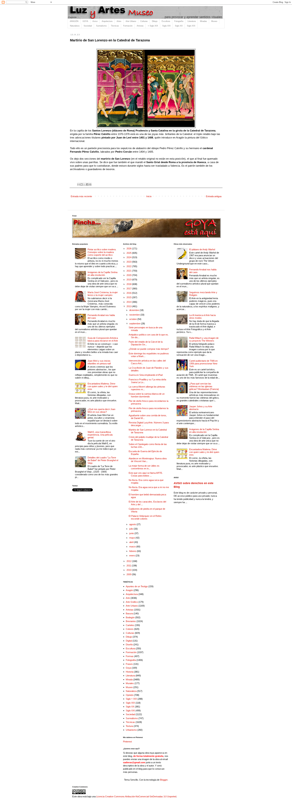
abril (131, 542)
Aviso (94, 21)
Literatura (192, 21)
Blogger (163, 779)
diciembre (134, 310)
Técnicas (115, 26)
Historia (129, 671)
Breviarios (131, 621)
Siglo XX (179, 26)
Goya (128, 667)
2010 (129, 570)
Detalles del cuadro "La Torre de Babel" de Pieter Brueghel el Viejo (103, 460)
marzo (132, 546)
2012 (129, 561)
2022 (129, 266)
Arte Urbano (131, 21)
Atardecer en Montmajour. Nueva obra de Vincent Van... (148, 459)
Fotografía (178, 21)
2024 (129, 257)
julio (131, 528)
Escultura (166, 21)
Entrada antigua (213, 196)
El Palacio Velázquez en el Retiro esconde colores (145, 517)
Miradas (203, 21)
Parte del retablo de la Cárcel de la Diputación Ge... (146, 343)
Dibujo (154, 21)
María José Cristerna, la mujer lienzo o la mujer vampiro (103, 293)
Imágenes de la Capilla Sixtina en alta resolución (102, 273)
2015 (129, 297)
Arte (128, 598)
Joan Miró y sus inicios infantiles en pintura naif (99, 362)
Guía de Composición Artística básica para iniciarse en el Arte (103, 339)
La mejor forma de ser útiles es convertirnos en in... (144, 467)
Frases (129, 664)
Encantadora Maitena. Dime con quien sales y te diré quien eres (103, 386)
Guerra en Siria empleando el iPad (146, 375)
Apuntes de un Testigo (137, 586)
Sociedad (88, 26)
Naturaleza (74, 26)
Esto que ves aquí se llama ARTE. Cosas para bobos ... (146, 474)
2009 (129, 574)
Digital (129, 640)
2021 (129, 270)
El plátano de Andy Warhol (202, 249)
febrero (133, 551)
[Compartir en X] (84, 184)
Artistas (140, 26)
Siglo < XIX (131, 699)
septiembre (135, 323)
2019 (129, 279)
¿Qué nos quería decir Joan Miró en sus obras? (101, 410)
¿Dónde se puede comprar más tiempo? (149, 349)
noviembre (134, 314)
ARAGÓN (74, 21)
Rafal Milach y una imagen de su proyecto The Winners (204, 339)
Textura (129, 726)
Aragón (129, 590)
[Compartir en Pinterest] (90, 184)
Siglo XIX (166, 26)
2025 (129, 253)
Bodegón (130, 617)
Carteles (130, 625)
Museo (214, 21)
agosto (133, 524)
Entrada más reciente (81, 196)
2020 (129, 275)
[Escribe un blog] (81, 184)
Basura (129, 613)
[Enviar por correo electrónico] (78, 184)
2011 (129, 565)
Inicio (148, 196)
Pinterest (127, 741)
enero (132, 555)
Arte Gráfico (132, 602)
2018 (129, 284)
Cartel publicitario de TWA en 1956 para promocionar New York (203, 363)
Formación (127, 26)
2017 (129, 288)
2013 (129, 306)
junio (131, 533)
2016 (129, 293)
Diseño (129, 644)
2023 (129, 261)
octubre (133, 319)
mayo (132, 537)
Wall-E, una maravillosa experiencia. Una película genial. (100, 435)
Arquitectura (107, 21)
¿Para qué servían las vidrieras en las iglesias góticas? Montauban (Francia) (204, 386)
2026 (129, 248)
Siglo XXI (191, 26)
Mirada (129, 679)
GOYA (85, 21)
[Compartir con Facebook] (87, 184)
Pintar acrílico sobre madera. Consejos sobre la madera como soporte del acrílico (102, 252)
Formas (130, 656)
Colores (130, 629)
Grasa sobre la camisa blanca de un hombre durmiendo (147, 395)
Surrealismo (101, 26)
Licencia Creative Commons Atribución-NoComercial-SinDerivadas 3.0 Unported (136, 796)
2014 (129, 302)
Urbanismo (131, 730)
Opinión (129, 695)
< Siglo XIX (153, 26)
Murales (130, 683)
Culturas (144, 21)
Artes (119, 21)
